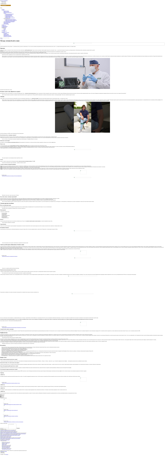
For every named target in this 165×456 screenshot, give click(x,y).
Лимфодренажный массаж (9, 16)
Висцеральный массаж (9, 14)
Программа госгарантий (7, 35)
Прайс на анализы (6, 11)
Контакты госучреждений (7, 36)
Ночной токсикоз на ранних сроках (5, 436)
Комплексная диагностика (8, 12)
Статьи (5, 28)
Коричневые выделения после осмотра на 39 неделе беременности (12, 175)
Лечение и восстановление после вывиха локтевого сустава (12, 404)
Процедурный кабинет (7, 22)
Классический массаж (9, 15)
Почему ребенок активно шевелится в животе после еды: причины (10, 438)
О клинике (5, 33)
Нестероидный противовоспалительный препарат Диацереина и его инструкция (14, 327)
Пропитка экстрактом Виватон (10, 17)
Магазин (3, 31)
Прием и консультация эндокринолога (11, 20)
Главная (3, 9)
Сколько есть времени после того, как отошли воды (8, 430)
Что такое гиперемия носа (6, 447)
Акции (3, 24)
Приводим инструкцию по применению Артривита (9, 256)
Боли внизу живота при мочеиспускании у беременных (8, 432)
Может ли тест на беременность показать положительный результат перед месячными (13, 433)
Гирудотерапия (6, 23)
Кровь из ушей (4, 444)
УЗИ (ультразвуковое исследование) (9, 21)
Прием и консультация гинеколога (11, 19)
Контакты (3, 30)
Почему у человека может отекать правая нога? (11, 410)
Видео (5, 29)
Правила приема (6, 34)
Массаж (5, 13)
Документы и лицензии (5, 32)
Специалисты (4, 25)
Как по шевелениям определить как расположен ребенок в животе (10, 435)
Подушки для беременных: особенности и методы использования (13, 421)
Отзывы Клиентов (4, 26)
